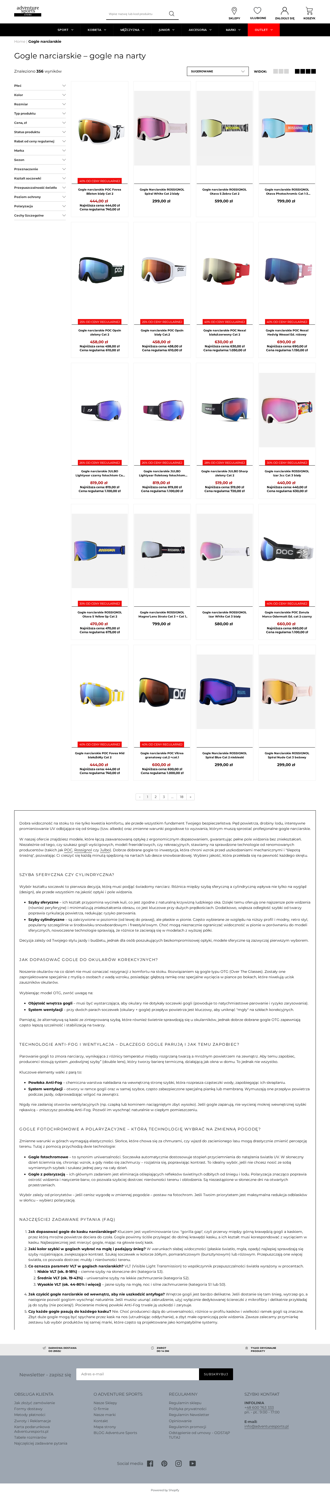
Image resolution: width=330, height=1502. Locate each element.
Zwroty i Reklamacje (32, 1421)
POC (68, 850)
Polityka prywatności (188, 1408)
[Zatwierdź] (172, 14)
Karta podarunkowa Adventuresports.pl (32, 1429)
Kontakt (101, 1421)
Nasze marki (105, 1414)
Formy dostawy (28, 1408)
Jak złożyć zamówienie (34, 1403)
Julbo (105, 850)
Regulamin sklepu (185, 1403)
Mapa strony (105, 1426)
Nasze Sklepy (105, 1403)
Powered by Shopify (165, 1490)
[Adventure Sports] (27, 11)
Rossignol (83, 850)
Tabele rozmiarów (30, 1437)
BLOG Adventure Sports (115, 1432)
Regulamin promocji (187, 1426)
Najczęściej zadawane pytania (40, 1443)
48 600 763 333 (260, 1407)
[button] (218, 71)
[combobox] (136, 14)
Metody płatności (29, 1414)
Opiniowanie (180, 1421)
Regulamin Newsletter (189, 1414)
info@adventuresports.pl (266, 1426)
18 (181, 797)
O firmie (101, 1408)
